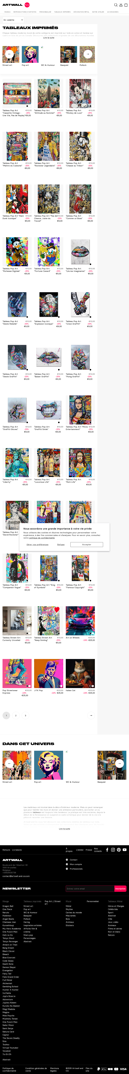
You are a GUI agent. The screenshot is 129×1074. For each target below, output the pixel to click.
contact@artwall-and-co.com (16, 876)
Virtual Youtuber (10, 1047)
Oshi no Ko (8, 935)
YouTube (124, 850)
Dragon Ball (8, 906)
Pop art (27, 909)
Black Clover (9, 951)
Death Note (8, 964)
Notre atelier (98, 12)
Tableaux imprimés (62, 12)
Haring (27, 922)
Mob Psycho (8, 1015)
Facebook (107, 850)
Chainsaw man (9, 922)
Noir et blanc (114, 931)
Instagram (113, 850)
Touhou (6, 1044)
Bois (68, 919)
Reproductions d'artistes (24, 12)
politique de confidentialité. (42, 538)
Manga (7, 12)
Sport (110, 912)
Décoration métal (81, 12)
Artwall (13, 4)
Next (91, 715)
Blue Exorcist (9, 957)
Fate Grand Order (11, 977)
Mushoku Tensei (10, 1018)
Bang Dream (8, 948)
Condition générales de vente (36, 1069)
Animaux (70, 922)
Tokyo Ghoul (8, 938)
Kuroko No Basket (11, 1006)
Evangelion (8, 970)
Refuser (61, 544)
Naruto (6, 912)
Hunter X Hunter (11, 989)
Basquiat (28, 915)
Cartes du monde (74, 912)
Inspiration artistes (33, 925)
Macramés (71, 915)
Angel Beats (8, 919)
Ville (110, 919)
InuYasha (7, 993)
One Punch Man (10, 931)
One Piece (7, 909)
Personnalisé (45, 12)
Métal (68, 906)
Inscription (120, 888)
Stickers (70, 925)
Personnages (30, 938)
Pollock (27, 919)
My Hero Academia (12, 928)
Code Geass (8, 960)
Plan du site (89, 1069)
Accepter (86, 544)
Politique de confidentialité (9, 1069)
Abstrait (27, 941)
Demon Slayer (9, 967)
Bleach (6, 954)
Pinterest (119, 850)
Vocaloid (6, 1051)
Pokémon (7, 915)
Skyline (69, 909)
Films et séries (115, 928)
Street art (28, 906)
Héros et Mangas (116, 906)
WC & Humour (30, 912)
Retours (6, 850)
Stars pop (28, 935)
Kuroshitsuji (8, 925)
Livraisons (17, 850)
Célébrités (113, 909)
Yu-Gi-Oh (7, 1054)
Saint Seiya (8, 1028)
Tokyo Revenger (10, 941)
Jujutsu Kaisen (9, 1002)
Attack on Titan (10, 944)
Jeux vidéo (113, 922)
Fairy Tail (7, 973)
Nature (111, 935)
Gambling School (10, 986)
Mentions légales (54, 1069)
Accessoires (112, 12)
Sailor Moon (8, 1025)
